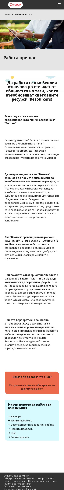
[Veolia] (15, 4)
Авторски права (46, 478)
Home (8, 14)
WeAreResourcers (21, 420)
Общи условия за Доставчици (19, 478)
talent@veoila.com (32, 388)
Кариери (16, 416)
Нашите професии (22, 428)
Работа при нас (20, 437)
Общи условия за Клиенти (17, 475)
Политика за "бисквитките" (17, 483)
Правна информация (14, 481)
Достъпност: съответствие (17, 486)
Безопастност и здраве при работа (32, 424)
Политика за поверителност (42, 481)
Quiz (13, 433)
